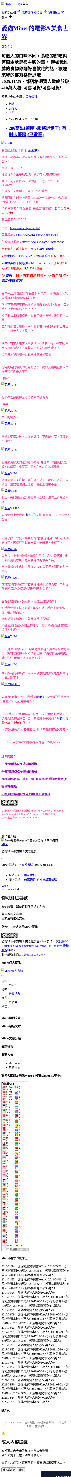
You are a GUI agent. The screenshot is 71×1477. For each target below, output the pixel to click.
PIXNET (17, 1422)
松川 (29, 515)
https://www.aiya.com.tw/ (25, 228)
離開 (21, 1469)
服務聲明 (39, 1426)
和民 (40, 697)
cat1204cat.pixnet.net (31, 954)
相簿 (12, 104)
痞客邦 (23, 864)
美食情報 (31, 96)
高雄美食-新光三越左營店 (40, 879)
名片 (12, 112)
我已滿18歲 (9, 1469)
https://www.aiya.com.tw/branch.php (43, 241)
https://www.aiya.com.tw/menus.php (37, 234)
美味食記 (30, 875)
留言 (31, 864)
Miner (4, 844)
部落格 (13, 108)
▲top (4, 885)
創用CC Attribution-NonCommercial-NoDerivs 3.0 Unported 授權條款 (35, 946)
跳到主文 (7, 46)
